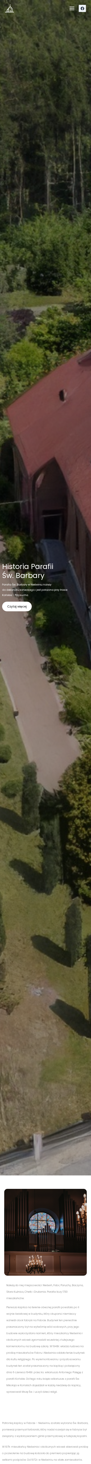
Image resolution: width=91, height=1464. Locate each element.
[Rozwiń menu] (72, 8)
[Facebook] (82, 8)
